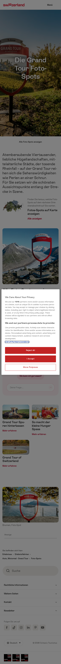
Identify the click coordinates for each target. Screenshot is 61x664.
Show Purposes (30, 367)
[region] (30, 332)
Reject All (30, 350)
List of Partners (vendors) (17, 342)
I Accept (30, 359)
